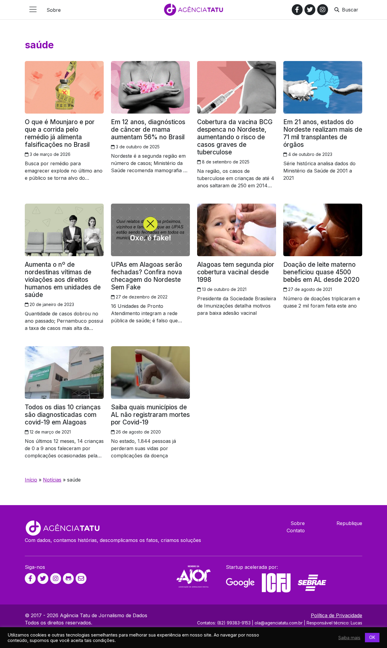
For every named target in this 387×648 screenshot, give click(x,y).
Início (31, 480)
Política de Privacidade (336, 615)
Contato (296, 530)
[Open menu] (33, 9)
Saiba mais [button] (349, 637)
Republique (349, 523)
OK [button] (372, 637)
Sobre (298, 523)
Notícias (52, 480)
